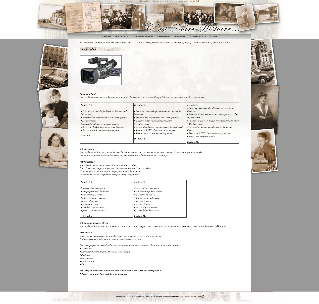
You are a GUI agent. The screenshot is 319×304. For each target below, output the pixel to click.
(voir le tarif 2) (140, 216)
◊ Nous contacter (198, 36)
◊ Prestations (163, 36)
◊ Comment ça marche (143, 36)
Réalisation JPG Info (193, 296)
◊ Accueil (106, 36)
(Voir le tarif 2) (139, 139)
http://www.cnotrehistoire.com (171, 296)
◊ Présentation (121, 36)
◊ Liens (213, 36)
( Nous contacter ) (133, 239)
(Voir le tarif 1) (86, 136)
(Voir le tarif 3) (193, 142)
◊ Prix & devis (180, 36)
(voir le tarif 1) (86, 216)
